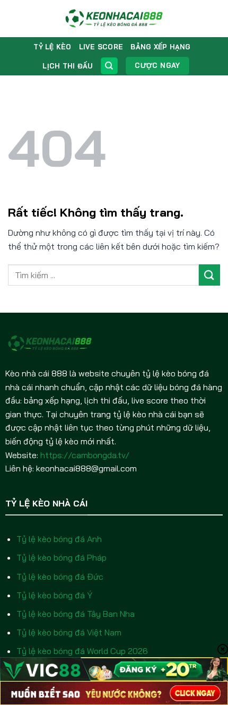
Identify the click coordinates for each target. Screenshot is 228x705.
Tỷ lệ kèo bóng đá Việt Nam (68, 632)
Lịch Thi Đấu (67, 66)
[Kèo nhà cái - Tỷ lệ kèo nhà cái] (114, 18)
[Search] (109, 66)
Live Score (101, 46)
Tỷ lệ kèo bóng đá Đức (59, 576)
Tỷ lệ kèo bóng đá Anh (59, 539)
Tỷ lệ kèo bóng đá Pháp (61, 557)
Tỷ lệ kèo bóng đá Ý (54, 595)
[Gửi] (209, 274)
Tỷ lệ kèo (52, 46)
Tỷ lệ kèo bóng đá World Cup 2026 (82, 651)
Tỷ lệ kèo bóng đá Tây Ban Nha (75, 613)
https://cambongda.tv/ (84, 455)
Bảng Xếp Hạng (160, 46)
